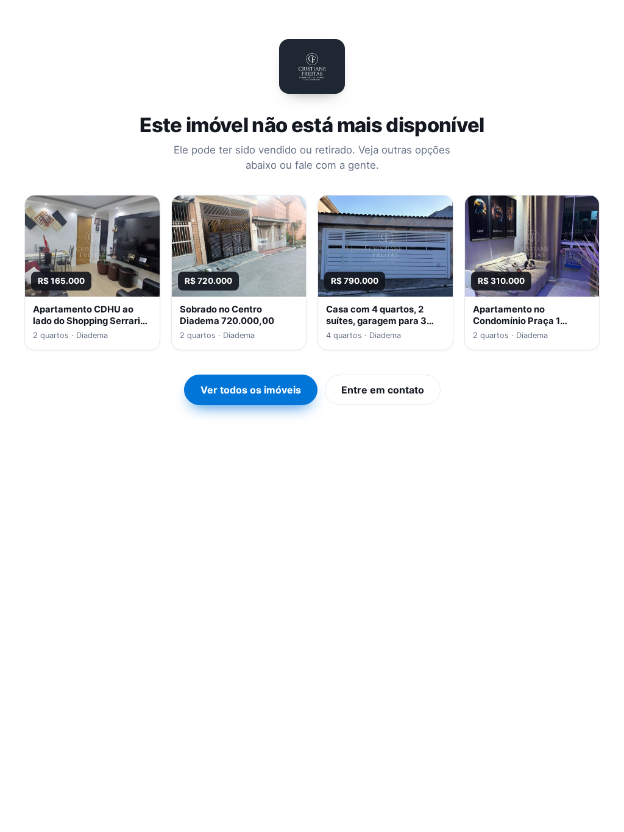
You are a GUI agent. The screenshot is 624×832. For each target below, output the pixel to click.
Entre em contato (382, 390)
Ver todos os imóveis (250, 390)
